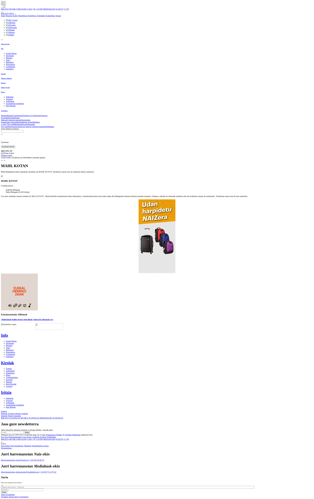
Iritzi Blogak (11, 106)
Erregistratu (23, 497)
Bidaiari (37, 122)
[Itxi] (2, 485)
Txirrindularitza (12, 377)
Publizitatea (49, 127)
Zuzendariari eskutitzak (15, 104)
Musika (4, 116)
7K (34, 9)
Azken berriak (5, 44)
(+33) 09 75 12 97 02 (47, 472)
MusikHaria (22, 16)
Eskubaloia (10, 373)
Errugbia (9, 380)
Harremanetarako (14, 127)
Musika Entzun (28, 122)
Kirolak (3, 74)
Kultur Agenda (5, 87)
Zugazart (9, 99)
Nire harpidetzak (17, 446)
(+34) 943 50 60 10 (36, 460)
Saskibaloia (10, 371)
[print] (2, 160)
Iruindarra (9, 69)
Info (2, 48)
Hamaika (31, 124)
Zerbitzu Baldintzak (73, 435)
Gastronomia (18, 116)
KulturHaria (50, 16)
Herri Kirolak (11, 384)
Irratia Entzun (11, 122)
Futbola (9, 369)
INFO (11, 14)
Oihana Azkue (6, 155)
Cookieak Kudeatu (38, 127)
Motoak (9, 382)
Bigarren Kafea (12, 16)
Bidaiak (10, 116)
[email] (4, 160)
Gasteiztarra (10, 67)
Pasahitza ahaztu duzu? (10, 497)
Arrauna (9, 386)
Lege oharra (26, 127)
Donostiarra (10, 64)
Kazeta (25, 124)
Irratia (3, 122)
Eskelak (11, 118)
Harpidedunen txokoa (40, 446)
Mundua (9, 58)
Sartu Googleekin (8, 495)
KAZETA (59, 9)
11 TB (66, 9)
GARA (30, 9)
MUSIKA (13, 9)
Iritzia (3, 92)
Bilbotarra (10, 62)
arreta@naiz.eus (21, 460)
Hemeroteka (25, 120)
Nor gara (4, 127)
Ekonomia (10, 56)
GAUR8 (39, 9)
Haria (3, 16)
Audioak (17, 120)
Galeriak (10, 120)
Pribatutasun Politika (54, 435)
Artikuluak (10, 101)
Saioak (58, 16)
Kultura (3, 83)
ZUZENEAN (10, 418)
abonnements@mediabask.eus (27, 472)
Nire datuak (5, 446)
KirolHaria (32, 16)
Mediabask (18, 124)
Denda (17, 118)
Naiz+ (8, 60)
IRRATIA (5, 9)
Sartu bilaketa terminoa (10, 129)
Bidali (27, 432)
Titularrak (27, 446)
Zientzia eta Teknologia (32, 116)
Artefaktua (4, 110)
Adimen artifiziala (6, 78)
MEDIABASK (49, 9)
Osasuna (44, 116)
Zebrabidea (41, 16)
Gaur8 (11, 124)
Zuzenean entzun (8, 147)
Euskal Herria (11, 53)
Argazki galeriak (14, 414)
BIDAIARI (21, 9)
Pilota (8, 375)
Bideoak (4, 120)
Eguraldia (4, 118)
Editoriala (9, 97)
